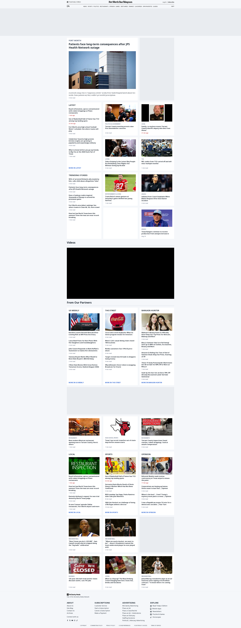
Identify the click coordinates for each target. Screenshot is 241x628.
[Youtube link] (72, 620)
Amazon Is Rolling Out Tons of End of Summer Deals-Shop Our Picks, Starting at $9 (156, 355)
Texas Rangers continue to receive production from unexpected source (155, 233)
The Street (110, 310)
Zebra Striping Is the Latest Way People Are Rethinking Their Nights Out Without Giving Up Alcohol (120, 163)
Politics (96, 6)
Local (143, 124)
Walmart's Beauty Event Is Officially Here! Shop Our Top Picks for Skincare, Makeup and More (156, 335)
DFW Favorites (147, 6)
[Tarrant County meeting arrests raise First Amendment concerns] (120, 113)
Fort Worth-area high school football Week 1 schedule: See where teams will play (83, 129)
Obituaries (124, 6)
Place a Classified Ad (129, 610)
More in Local (75, 512)
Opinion (112, 6)
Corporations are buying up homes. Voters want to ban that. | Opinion (154, 487)
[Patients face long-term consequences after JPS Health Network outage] (102, 70)
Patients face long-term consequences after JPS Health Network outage (99, 45)
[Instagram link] (74, 620)
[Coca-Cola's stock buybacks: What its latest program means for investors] (120, 322)
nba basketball (74, 538)
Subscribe (171, 2)
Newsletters (157, 611)
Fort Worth (75, 40)
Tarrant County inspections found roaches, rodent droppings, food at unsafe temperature (154, 442)
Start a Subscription (102, 608)
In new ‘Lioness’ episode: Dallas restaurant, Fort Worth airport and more (84, 505)
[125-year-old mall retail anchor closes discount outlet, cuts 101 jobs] (84, 565)
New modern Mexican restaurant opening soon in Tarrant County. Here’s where (83, 442)
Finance (131, 6)
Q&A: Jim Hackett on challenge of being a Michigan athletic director (120, 503)
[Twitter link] (70, 620)
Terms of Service (156, 625)
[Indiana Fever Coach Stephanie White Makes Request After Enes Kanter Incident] (156, 183)
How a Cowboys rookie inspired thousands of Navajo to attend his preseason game (82, 197)
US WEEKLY (74, 310)
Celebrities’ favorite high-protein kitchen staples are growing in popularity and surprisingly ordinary (82, 141)
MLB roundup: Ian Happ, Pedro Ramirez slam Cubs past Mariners (120, 495)
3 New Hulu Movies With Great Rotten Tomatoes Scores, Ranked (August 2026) (84, 366)
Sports (90, 6)
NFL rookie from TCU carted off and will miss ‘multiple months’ (156, 162)
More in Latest (75, 168)
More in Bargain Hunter (151, 382)
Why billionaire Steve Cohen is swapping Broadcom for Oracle (120, 366)
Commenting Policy (96, 625)
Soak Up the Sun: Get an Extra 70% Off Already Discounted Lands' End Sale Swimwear (155, 375)
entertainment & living (113, 194)
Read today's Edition (75, 2)
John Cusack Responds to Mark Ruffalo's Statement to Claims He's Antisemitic (84, 350)
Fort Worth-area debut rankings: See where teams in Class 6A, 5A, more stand (84, 206)
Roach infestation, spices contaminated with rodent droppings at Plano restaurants (84, 111)
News (85, 6)
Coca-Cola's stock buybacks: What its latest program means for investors (119, 334)
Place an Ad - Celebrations (131, 613)
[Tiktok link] (77, 620)
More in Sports (111, 512)
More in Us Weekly (76, 382)
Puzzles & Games (159, 614)
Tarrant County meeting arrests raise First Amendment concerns (119, 127)
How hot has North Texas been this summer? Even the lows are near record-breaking (84, 215)
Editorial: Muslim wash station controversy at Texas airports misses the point (155, 478)
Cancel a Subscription (102, 610)
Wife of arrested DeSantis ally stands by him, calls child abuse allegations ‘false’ (84, 180)
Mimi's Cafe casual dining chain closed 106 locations (119, 342)
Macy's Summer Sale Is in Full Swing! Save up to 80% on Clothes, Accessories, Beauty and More (156, 345)
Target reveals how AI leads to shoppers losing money (120, 358)
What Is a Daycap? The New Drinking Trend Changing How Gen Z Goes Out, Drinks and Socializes (119, 581)
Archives (70, 613)
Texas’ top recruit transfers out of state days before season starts (120, 441)
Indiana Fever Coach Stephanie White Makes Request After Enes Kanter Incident (155, 199)
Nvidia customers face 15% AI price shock (118, 350)
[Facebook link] (67, 620)
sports (143, 194)
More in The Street (113, 382)
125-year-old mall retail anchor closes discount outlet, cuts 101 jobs (83, 580)
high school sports (111, 437)
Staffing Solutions (128, 618)
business (71, 576)
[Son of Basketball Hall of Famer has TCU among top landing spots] (120, 465)
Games (118, 6)
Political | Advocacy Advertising (133, 620)
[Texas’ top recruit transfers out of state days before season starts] (120, 426)
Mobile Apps (156, 609)
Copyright (83, 625)
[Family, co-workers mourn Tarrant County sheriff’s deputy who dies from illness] (156, 113)
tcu (142, 159)
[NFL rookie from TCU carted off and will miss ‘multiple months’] (156, 148)
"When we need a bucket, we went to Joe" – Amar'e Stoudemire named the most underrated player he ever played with (120, 544)
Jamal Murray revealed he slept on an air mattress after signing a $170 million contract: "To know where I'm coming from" (156, 582)
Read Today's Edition (160, 606)
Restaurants (104, 6)
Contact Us (70, 610)
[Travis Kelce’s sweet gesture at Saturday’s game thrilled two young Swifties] (120, 183)
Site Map (70, 608)
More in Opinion (148, 512)
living (107, 159)
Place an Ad (126, 608)
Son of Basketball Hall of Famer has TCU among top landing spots (84, 120)
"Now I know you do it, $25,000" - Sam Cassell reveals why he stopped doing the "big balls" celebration (83, 543)
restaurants (73, 438)
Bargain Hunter (150, 310)
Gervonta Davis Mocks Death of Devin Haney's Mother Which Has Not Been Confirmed (119, 486)
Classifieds (138, 6)
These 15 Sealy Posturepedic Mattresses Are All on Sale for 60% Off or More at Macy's (156, 365)
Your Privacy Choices (140, 625)
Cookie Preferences (124, 625)
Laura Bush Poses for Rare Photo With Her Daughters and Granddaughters (83, 342)
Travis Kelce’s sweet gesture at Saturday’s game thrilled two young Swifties (118, 198)
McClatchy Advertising (130, 606)
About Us (70, 606)
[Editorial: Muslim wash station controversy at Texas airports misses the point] (156, 465)
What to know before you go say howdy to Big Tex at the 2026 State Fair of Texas (84, 152)
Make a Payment (100, 613)
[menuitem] (68, 6)
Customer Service (101, 606)
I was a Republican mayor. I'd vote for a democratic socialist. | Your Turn (156, 503)
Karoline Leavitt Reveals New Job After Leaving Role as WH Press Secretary (83, 334)
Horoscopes (157, 617)
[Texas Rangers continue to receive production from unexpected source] (156, 218)
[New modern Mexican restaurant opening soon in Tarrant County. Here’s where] (84, 427)
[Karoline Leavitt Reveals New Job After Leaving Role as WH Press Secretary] (84, 322)
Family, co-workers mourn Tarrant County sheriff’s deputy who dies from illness (155, 128)
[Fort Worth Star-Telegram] (120, 2)
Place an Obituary (128, 615)
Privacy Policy (110, 625)
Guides (155, 6)
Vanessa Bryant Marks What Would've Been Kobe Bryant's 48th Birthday (83, 358)
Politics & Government (113, 124)
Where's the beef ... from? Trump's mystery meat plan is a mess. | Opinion (156, 495)
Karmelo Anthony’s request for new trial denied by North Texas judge (84, 497)
